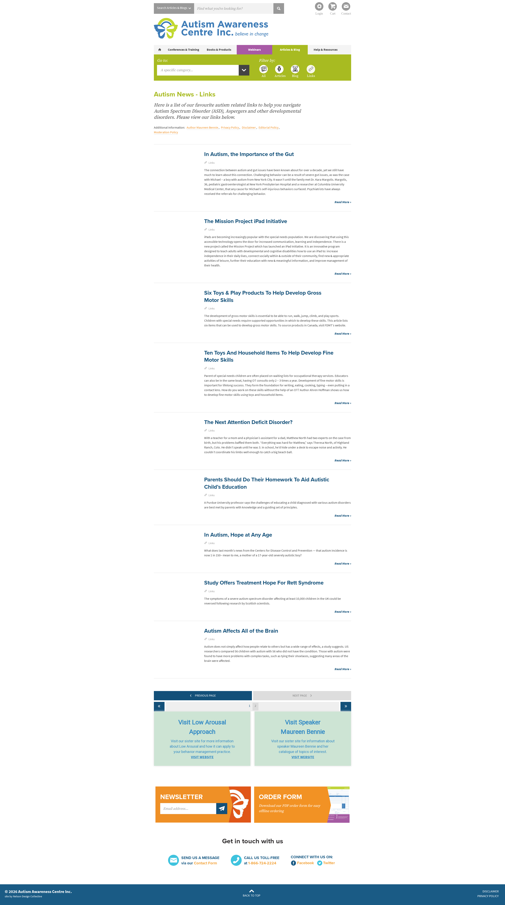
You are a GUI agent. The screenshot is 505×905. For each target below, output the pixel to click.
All (264, 76)
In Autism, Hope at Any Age (238, 534)
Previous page (203, 695)
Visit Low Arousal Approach (202, 726)
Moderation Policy (166, 132)
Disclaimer (249, 127)
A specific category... (177, 70)
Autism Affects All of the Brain (241, 631)
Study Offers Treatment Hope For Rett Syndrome (264, 582)
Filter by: (267, 60)
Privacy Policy (230, 127)
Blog (295, 76)
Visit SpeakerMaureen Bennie (303, 726)
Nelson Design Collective (27, 896)
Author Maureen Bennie (202, 127)
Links (311, 76)
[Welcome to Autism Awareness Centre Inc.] (160, 49)
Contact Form (205, 863)
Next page (302, 695)
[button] (202, 739)
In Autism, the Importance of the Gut (249, 154)
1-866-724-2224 (262, 863)
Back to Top (251, 895)
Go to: (162, 60)
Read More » (343, 202)
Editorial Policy (268, 127)
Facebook (305, 863)
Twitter (329, 863)
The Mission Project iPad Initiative (245, 221)
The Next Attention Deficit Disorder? (248, 422)
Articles (279, 76)
